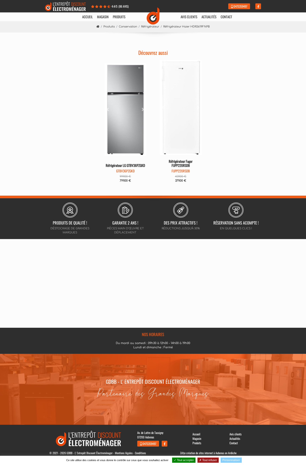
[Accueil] (97, 26)
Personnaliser (231, 460)
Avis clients (189, 17)
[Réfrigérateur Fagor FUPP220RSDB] (181, 107)
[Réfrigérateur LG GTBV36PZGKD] (125, 109)
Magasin (103, 17)
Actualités (209, 17)
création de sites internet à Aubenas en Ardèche (211, 453)
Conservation (128, 26)
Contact (226, 17)
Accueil (87, 17)
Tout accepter (185, 460)
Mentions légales (124, 453)
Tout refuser (209, 460)
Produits (119, 17)
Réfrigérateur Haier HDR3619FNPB (186, 26)
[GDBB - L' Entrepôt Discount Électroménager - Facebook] (258, 6)
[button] (108, 109)
